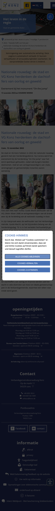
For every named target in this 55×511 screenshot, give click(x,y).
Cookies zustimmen (27, 270)
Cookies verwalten (27, 263)
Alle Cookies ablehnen (27, 256)
